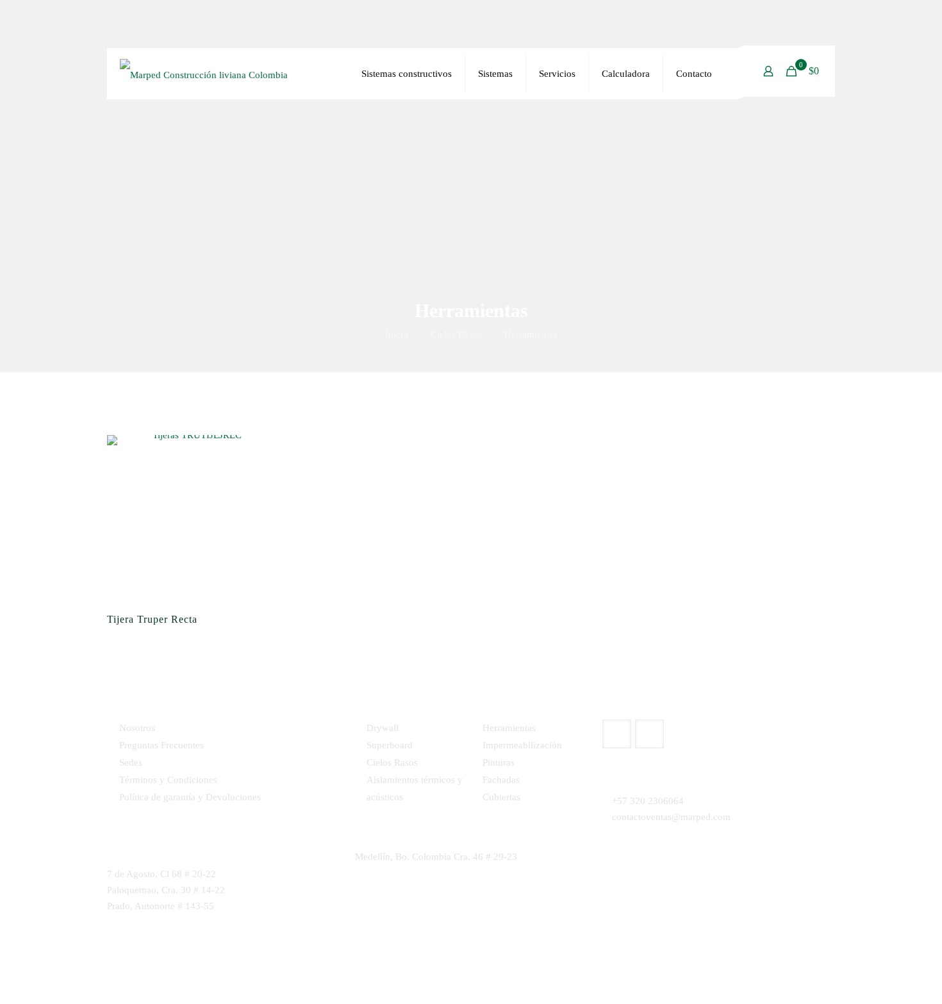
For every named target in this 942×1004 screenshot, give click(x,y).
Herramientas (509, 728)
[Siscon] (204, 73)
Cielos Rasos (456, 334)
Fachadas (501, 780)
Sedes (130, 762)
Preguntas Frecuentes (161, 745)
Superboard (390, 745)
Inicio (396, 334)
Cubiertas (501, 797)
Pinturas (499, 762)
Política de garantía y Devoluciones (190, 797)
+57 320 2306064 (648, 801)
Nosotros (137, 728)
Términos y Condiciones (168, 780)
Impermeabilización (522, 745)
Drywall (383, 728)
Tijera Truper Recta (152, 619)
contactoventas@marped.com (671, 817)
